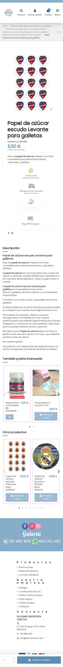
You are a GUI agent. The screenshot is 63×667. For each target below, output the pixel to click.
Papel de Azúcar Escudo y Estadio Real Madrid (39, 483)
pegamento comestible (18, 317)
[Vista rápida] (17, 399)
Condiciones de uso (30, 591)
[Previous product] (58, 32)
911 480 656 (26, 633)
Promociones (26, 567)
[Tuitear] (12, 233)
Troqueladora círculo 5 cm (42, 404)
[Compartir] (8, 233)
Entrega (23, 587)
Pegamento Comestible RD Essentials (12, 407)
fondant (13, 320)
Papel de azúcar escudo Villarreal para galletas (11, 483)
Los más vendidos (29, 574)
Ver (9, 416)
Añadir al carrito (41, 659)
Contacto (24, 606)
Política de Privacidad (30, 595)
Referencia (13, 141)
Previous (4, 394)
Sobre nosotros (27, 602)
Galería (32, 533)
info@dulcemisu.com (31, 638)
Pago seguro (26, 599)
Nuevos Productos (28, 571)
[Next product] (59, 32)
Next (58, 394)
